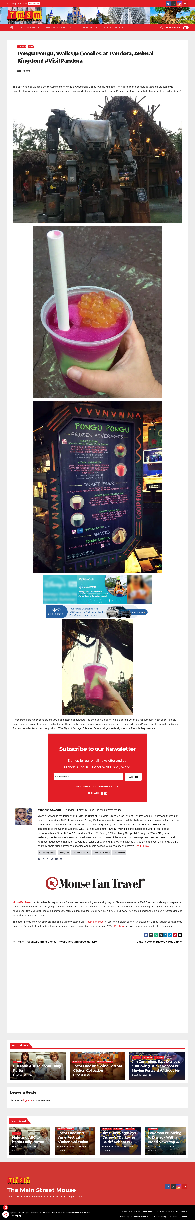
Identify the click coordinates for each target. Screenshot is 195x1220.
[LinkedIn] (60, 859)
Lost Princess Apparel (178, 1217)
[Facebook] (39, 859)
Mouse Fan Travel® (23, 902)
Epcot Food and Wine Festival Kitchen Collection (72, 1137)
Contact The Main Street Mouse (173, 1211)
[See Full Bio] (150, 846)
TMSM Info (88, 27)
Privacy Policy (160, 1217)
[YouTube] (56, 859)
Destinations (29, 27)
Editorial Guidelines (150, 1211)
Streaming (147, 1057)
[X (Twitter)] (43, 859)
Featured (22, 46)
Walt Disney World (105, 1062)
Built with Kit (97, 793)
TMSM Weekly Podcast (60, 27)
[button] (161, 27)
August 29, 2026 (24, 1075)
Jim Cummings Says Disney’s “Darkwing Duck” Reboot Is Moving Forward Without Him (156, 1065)
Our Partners (112, 27)
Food (31, 46)
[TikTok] (52, 859)
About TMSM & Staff (131, 1211)
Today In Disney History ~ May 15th (157, 941)
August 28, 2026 (142, 1075)
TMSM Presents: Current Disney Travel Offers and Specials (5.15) (57, 941)
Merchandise (89, 1062)
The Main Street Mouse (41, 1190)
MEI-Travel (119, 926)
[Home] (11, 27)
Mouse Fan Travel (95, 922)
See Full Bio (142, 846)
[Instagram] (48, 859)
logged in (28, 1100)
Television (159, 1057)
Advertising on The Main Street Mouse (136, 1217)
